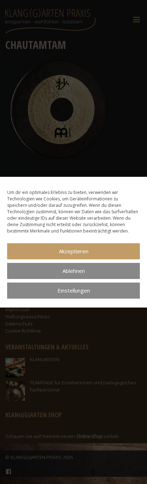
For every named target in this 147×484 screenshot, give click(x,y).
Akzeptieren (73, 251)
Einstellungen (73, 290)
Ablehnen (73, 270)
